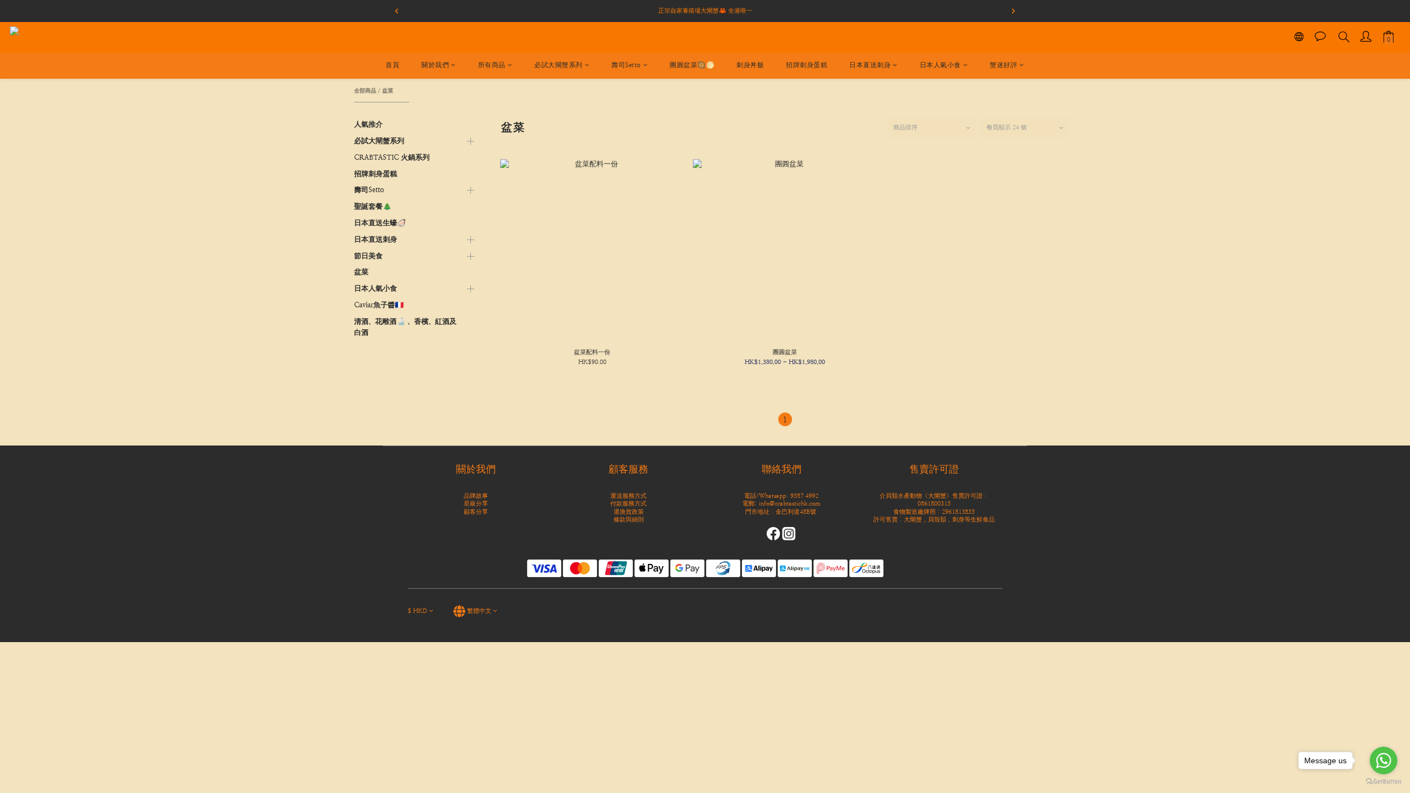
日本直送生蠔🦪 (380, 223)
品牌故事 (476, 495)
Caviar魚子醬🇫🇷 (379, 305)
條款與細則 (629, 519)
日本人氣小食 (940, 65)
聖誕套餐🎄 (373, 206)
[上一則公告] (397, 11)
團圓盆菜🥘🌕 (692, 65)
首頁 (392, 65)
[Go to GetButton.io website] (1383, 781)
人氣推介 (368, 124)
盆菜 (387, 90)
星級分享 (476, 503)
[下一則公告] (1013, 11)
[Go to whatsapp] (1383, 760)
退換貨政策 (629, 511)
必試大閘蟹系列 (558, 65)
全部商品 (365, 90)
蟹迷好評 (1003, 65)
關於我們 (435, 65)
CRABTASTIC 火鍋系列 (392, 157)
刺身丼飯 (750, 65)
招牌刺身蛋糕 (806, 65)
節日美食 (368, 256)
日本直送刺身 (870, 65)
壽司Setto (626, 65)
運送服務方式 (628, 495)
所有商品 (492, 65)
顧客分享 (476, 511)
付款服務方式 (628, 503)
